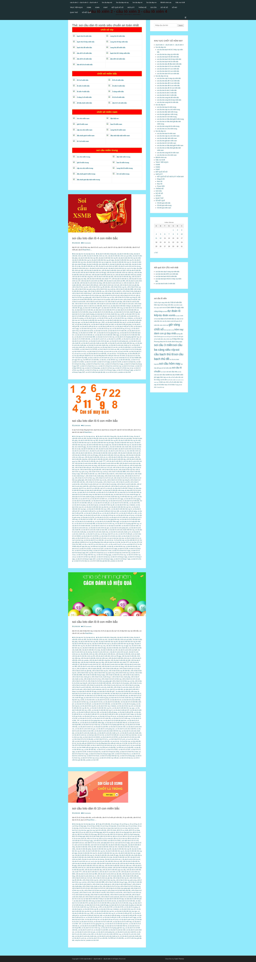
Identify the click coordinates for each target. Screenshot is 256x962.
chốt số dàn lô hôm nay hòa (127, 469)
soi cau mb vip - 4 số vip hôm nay (117, 353)
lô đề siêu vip (93, 907)
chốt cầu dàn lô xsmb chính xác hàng (91, 283)
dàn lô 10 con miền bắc (127, 896)
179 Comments (87, 626)
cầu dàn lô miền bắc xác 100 (89, 266)
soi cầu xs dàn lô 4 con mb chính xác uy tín (100, 357)
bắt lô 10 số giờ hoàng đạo (131, 834)
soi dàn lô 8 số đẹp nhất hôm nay (109, 755)
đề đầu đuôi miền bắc (84, 103)
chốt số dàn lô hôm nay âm (80, 287)
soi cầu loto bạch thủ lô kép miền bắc (169, 59)
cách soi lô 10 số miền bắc (82, 845)
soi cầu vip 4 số (130, 355)
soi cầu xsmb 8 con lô (123, 745)
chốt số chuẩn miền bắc (95, 668)
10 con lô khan (132, 826)
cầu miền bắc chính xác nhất (89, 654)
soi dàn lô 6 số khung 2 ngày (118, 557)
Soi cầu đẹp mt (137, 2)
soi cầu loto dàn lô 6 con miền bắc (95, 420)
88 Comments (87, 813)
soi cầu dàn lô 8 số (115, 699)
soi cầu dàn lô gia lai (90, 318)
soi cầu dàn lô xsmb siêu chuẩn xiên (130, 733)
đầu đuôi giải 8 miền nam (85, 135)
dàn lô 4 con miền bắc (95, 306)
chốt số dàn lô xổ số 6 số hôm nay (91, 295)
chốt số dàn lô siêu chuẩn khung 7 (82, 293)
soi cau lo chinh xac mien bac (128, 735)
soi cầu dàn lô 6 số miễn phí (101, 503)
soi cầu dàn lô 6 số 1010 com (98, 498)
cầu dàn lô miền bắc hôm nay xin (121, 262)
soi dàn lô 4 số (135, 359)
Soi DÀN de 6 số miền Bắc (91, 359)
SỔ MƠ (174, 7)
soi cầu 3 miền (163, 345)
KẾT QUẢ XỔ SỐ (117, 7)
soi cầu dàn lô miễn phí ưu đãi (124, 326)
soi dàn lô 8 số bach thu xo (123, 754)
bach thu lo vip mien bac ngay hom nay (83, 830)
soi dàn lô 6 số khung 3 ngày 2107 (86, 559)
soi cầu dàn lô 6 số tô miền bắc (119, 503)
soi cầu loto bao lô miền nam (166, 133)
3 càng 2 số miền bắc (84, 97)
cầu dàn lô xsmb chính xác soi (117, 268)
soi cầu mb (173, 372)
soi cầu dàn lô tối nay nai (104, 328)
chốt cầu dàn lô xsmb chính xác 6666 (92, 281)
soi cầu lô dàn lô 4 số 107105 (88, 349)
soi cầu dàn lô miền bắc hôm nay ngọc (123, 708)
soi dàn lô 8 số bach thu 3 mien (129, 751)
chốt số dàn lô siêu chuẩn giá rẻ (131, 291)
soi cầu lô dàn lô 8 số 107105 (109, 737)
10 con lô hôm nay (122, 826)
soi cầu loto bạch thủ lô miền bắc (167, 61)
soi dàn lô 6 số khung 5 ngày (104, 559)
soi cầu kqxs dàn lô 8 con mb (95, 735)
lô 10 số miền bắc (118, 97)
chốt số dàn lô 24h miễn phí (90, 285)
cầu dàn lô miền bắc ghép (83, 849)
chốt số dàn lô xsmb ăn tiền (94, 685)
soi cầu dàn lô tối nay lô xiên (88, 328)
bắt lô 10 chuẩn (111, 830)
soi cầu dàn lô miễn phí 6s (82, 324)
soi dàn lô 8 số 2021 (112, 749)
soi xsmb (178, 379)
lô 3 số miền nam (83, 141)
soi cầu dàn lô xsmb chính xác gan (99, 341)
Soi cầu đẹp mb (107, 2)
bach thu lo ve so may (120, 828)
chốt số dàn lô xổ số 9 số (127, 295)
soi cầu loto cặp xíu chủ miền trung (168, 109)
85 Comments (87, 243)
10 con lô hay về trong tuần (108, 826)
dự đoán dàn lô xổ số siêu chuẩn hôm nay (107, 314)
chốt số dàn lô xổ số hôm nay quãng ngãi (100, 681)
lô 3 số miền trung (123, 174)
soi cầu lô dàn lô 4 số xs (79, 351)
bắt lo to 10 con (117, 836)
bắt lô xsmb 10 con (133, 838)
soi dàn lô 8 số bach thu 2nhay (110, 751)
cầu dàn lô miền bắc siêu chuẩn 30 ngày (94, 648)
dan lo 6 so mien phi (106, 488)
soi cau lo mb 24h (123, 351)
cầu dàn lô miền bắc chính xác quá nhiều (120, 256)
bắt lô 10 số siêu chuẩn (93, 836)
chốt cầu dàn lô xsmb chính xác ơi (113, 283)
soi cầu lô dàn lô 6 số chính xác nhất (110, 536)
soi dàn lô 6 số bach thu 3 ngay (121, 550)
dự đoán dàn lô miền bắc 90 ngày (86, 691)
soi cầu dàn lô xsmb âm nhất (130, 339)
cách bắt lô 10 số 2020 (100, 840)
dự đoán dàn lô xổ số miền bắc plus (102, 312)
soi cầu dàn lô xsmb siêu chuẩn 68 (125, 729)
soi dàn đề (103, 359)
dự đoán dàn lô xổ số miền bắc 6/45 (126, 310)
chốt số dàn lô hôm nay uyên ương (85, 289)
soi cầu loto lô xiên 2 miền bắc (167, 90)
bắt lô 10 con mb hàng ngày (94, 832)
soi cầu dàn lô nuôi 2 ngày (126, 714)
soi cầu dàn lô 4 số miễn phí (99, 316)
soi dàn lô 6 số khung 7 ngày (122, 559)
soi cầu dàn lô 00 (129, 314)
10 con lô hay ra (124, 824)
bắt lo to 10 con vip (92, 838)
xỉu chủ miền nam (83, 118)
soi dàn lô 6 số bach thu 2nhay (83, 550)
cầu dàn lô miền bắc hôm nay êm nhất (129, 258)
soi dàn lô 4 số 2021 (78, 362)
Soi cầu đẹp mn (151, 2)
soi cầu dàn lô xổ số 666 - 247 (87, 333)
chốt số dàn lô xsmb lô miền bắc (126, 484)
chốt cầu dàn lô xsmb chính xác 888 (114, 281)
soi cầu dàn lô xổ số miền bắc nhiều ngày (107, 335)
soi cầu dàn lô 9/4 (132, 316)
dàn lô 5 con (106, 306)
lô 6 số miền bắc (82, 80)
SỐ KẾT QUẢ (86, 12)
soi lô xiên (163, 380)
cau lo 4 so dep (131, 268)
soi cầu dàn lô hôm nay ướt (125, 706)
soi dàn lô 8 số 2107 (124, 749)
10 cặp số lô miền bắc (103, 824)
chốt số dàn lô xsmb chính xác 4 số (96, 301)
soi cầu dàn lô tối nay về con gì (121, 328)
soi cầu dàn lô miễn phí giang (122, 324)
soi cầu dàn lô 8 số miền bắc (111, 702)
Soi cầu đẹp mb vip (122, 2)
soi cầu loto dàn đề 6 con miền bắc (168, 83)
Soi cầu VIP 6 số (126, 542)
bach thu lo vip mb (133, 828)
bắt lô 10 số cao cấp (103, 834)
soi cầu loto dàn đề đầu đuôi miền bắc (169, 64)
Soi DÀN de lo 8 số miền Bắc (125, 747)
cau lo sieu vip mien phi (97, 861)
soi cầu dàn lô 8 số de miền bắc (131, 699)
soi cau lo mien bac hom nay (115, 538)
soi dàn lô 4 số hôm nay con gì (124, 368)
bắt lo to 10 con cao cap (130, 836)
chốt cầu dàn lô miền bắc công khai (82, 276)
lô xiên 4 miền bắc (83, 91)
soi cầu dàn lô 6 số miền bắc (130, 500)
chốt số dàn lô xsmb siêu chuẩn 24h (85, 303)
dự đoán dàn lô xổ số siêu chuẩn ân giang (96, 697)
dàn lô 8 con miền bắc (116, 689)
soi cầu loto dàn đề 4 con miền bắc (168, 81)
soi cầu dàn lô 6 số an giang (132, 498)
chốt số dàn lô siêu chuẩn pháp (102, 293)
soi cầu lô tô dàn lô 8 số (82, 741)
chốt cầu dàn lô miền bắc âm (92, 270)
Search (181, 25)
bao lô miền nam (116, 124)
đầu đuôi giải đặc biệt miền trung (88, 179)
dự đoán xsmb (167, 315)
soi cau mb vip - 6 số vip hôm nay (114, 540)
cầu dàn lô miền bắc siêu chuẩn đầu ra (98, 264)
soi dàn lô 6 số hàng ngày (103, 554)
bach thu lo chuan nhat (107, 828)
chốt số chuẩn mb (129, 283)
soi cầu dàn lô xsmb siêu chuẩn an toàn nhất (94, 343)
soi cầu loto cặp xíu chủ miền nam (168, 136)
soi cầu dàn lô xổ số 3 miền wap (121, 718)
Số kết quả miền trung (164, 205)
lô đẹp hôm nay (177, 339)
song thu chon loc (80, 940)
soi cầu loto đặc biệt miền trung (167, 112)
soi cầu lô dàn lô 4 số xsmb (95, 351)
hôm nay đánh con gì (169, 330)
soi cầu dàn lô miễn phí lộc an (88, 326)
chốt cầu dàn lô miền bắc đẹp (122, 276)
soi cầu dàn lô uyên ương (124, 716)
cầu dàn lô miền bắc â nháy (125, 254)
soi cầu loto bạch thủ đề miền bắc (168, 57)
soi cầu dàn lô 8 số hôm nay (80, 702)
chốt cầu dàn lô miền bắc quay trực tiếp (92, 662)
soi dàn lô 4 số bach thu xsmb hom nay (109, 366)
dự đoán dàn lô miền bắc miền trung (112, 308)
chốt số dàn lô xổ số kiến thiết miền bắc (99, 683)
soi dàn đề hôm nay (112, 359)
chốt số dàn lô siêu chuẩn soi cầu (121, 293)
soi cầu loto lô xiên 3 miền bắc (167, 93)
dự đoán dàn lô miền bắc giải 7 (92, 308)
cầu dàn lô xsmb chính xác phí (99, 268)
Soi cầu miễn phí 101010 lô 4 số (83, 355)
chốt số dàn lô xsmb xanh (126, 303)
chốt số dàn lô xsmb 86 (130, 299)
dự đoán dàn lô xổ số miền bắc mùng (95, 695)
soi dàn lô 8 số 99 (81, 751)
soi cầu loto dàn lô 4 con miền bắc (95, 238)
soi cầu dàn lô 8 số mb (95, 702)
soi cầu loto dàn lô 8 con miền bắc (95, 621)
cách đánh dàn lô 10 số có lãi (130, 840)
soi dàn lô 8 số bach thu (94, 751)
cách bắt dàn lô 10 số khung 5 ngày (82, 840)
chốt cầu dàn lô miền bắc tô (120, 278)
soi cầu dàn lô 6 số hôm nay (99, 500)
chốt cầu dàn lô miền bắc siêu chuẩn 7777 (99, 278)
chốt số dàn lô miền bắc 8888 (124, 289)
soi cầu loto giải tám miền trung (167, 114)
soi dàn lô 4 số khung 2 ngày (107, 370)
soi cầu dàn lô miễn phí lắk (125, 712)
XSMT (105, 7)
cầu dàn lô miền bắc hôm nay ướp (95, 645)
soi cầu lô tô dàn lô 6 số (131, 538)
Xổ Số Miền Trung (173, 384)
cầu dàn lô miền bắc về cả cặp (91, 650)
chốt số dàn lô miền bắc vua (96, 291)
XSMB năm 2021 (164, 382)
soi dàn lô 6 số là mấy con (81, 561)
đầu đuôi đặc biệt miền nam (120, 135)
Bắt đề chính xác (166, 2)
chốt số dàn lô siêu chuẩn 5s (113, 291)
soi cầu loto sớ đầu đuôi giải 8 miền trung (170, 119)
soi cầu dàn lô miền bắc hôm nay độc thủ (92, 320)
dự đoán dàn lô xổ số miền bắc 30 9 (104, 310)
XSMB (89, 7)
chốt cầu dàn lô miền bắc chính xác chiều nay (120, 272)
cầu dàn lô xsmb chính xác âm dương (129, 266)
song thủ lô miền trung (125, 168)
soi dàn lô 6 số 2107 (98, 548)
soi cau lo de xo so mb (110, 351)
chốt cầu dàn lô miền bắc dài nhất (103, 276)
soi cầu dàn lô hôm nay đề (104, 318)
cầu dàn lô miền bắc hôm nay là (81, 260)
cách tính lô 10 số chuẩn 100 (99, 845)
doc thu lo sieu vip (77, 898)
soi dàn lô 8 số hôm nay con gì (90, 758)
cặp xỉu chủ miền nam (84, 130)
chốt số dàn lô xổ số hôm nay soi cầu (103, 297)
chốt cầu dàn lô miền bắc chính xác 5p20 (114, 270)
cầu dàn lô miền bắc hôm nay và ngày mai (98, 262)
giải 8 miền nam (82, 124)
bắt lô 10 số (81, 834)
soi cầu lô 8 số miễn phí (112, 735)
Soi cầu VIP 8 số (133, 743)
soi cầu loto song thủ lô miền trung (168, 126)
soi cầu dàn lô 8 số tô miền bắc (101, 704)
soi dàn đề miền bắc (124, 359)
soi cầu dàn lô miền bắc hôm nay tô (115, 322)
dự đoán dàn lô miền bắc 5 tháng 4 (121, 306)
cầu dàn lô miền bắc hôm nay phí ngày (102, 260)
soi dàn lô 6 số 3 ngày (110, 548)
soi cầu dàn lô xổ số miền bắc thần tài (116, 722)
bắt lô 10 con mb (80, 832)
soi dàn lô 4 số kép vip (91, 370)
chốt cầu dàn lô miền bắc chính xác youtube (128, 274)
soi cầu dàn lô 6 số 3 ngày (115, 498)
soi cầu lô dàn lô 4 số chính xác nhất (108, 349)
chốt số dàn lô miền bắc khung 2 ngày (94, 675)
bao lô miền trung (123, 162)
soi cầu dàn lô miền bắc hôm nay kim (116, 320)
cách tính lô (162, 307)
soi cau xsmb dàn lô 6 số (129, 544)
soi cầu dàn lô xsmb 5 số (98, 339)
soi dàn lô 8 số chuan (93, 755)
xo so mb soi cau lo (111, 372)
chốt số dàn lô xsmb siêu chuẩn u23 (107, 303)
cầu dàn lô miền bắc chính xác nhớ (97, 256)
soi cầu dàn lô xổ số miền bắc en (84, 335)
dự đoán (164, 311)
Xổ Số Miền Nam (162, 384)
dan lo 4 (86, 306)
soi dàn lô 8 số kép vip (126, 758)
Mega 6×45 (160, 179)
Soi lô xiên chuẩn (171, 379)
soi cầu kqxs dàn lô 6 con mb (108, 534)
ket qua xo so (162, 336)
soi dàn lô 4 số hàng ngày (92, 368)
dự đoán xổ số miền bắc (166, 319)
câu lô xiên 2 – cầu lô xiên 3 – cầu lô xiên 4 (84, 2)
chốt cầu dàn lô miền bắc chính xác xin (103, 274)
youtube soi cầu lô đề (124, 372)
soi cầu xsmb (165, 375)
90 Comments (87, 425)
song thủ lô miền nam (118, 130)
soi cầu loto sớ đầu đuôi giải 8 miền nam (170, 145)
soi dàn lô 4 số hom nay (107, 368)
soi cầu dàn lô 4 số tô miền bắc (117, 316)
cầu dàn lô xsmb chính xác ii (80, 268)
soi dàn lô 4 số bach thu (129, 362)
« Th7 (156, 253)
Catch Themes (179, 959)
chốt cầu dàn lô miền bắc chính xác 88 (129, 453)
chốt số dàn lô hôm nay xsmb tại (105, 289)
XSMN (97, 7)
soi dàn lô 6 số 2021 (85, 548)
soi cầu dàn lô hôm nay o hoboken (123, 318)
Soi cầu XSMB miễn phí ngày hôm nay (88, 747)
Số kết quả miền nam (164, 208)
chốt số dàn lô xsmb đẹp (115, 301)
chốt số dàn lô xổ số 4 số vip (92, 679)
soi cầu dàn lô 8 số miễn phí (83, 704)
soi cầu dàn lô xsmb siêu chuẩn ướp (97, 345)
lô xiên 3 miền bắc (118, 86)
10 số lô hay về (95, 828)
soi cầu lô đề (164, 372)
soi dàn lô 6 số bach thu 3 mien (102, 550)
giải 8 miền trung (83, 162)
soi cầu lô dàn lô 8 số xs (101, 739)
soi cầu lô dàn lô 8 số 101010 (91, 737)
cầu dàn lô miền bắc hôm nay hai (81, 643)
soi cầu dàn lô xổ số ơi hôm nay (105, 337)
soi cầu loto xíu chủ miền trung (167, 129)
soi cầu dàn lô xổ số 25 (100, 330)
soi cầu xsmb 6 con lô (114, 544)
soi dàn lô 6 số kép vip (103, 557)
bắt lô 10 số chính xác (116, 834)
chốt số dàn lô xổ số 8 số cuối (110, 295)
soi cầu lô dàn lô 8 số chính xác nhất (129, 737)
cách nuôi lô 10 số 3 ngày (122, 842)
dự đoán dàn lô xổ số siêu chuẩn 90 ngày (126, 312)
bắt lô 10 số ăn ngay (91, 834)
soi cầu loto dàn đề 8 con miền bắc (168, 85)
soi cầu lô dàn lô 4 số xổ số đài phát (130, 349)
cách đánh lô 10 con (78, 842)
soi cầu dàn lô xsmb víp (93, 347)
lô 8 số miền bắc (118, 80)
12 (160, 238)
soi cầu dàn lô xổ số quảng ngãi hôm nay (127, 337)
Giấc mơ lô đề (180, 2)
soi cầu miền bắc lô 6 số (132, 540)
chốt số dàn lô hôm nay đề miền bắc (99, 287)
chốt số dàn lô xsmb (117, 299)
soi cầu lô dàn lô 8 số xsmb (117, 739)
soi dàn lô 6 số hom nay (119, 554)
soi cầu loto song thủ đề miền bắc (168, 97)
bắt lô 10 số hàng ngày (78, 836)
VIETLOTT (130, 7)
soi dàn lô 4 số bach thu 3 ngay (114, 364)
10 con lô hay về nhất (93, 826)
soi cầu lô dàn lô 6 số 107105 (89, 536)
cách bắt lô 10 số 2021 (114, 840)
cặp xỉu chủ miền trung (85, 168)
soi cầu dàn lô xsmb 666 (113, 339)
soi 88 (122, 314)
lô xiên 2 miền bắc (83, 86)
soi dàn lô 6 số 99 (123, 548)
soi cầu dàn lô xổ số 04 (86, 330)
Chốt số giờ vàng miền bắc (162, 302)
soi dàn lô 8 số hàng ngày (127, 755)
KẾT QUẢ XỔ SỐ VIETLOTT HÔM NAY (170, 176)
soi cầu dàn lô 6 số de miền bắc (81, 500)
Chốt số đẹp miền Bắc (166, 305)
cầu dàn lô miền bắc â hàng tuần (106, 254)
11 (156, 238)
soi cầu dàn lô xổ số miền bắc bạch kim (114, 720)
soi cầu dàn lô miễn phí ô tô (106, 326)
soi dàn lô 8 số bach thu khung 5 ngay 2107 (101, 754)
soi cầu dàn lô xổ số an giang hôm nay (108, 333)
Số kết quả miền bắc (163, 203)
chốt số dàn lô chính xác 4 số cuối (109, 285)
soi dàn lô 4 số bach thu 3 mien (95, 364)
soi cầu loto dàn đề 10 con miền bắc (168, 88)
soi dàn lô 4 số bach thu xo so (89, 366)
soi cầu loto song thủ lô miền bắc (167, 102)
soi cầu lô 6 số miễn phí (125, 534)
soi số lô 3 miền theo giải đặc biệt (95, 372)
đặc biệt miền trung (123, 157)
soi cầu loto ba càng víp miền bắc (168, 54)
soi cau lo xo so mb (80, 353)
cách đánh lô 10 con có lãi (92, 842)
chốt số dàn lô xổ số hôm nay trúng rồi (126, 297)
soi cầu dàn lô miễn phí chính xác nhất (102, 324)
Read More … (87, 250)
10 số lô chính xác (84, 828)
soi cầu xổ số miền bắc (173, 377)
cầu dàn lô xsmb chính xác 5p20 (108, 266)
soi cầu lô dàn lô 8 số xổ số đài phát (82, 739)
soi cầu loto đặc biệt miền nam (167, 138)
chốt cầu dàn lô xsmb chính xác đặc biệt (89, 666)
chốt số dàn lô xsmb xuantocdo (92, 689)
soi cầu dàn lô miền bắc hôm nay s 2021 (93, 322)
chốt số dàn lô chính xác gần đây (129, 285)
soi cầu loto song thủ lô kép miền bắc (169, 100)
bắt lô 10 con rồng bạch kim (124, 832)
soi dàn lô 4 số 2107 (90, 362)
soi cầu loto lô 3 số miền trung (166, 117)
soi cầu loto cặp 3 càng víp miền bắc (169, 78)
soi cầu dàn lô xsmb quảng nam (119, 341)
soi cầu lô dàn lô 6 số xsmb (98, 538)
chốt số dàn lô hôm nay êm (118, 287)
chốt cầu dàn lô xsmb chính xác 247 (90, 664)
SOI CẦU (153, 7)
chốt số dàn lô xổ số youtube (101, 299)
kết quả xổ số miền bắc (172, 336)
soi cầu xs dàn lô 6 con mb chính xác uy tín (95, 544)
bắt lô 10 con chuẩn (122, 830)
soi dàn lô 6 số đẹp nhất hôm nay (86, 554)
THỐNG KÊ (142, 7)
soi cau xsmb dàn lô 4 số (121, 357)
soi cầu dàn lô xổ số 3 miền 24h (117, 330)
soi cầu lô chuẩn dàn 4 (124, 347)
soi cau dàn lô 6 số (83, 498)
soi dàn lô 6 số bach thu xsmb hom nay (119, 552)
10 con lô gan (115, 824)
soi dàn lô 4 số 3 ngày (103, 362)
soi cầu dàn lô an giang (79, 505)
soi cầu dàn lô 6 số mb (115, 500)
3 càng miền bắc (118, 91)
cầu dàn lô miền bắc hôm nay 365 (88, 258)
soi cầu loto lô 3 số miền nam (166, 143)
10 (181, 234)
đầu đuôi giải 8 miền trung (86, 174)
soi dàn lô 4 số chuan (128, 366)
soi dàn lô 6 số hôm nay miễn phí (86, 557)
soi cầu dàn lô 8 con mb (102, 699)
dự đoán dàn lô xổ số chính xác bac (105, 901)
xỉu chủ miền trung (83, 157)
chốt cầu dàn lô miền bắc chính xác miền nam (94, 658)
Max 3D (159, 181)
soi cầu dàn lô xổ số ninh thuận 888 (84, 337)
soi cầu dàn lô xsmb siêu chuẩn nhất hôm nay (121, 343)
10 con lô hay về (134, 824)
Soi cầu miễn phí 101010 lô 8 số (86, 743)
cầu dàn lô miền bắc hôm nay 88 (108, 258)
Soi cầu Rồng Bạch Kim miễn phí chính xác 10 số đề (109, 355)
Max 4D (159, 184)
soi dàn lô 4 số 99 (116, 362)
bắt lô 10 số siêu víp (106, 836)
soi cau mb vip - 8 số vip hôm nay (120, 741)
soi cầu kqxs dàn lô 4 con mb (108, 347)
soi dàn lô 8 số (101, 749)
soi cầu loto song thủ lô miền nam (168, 152)
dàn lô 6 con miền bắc (93, 488)
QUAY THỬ (74, 12)
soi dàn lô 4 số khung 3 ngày (124, 370)
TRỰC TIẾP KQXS (76, 7)
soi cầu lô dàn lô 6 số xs (82, 538)
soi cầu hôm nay (169, 363)
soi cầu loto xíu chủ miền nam (167, 155)
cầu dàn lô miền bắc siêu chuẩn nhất (120, 264)
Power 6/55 (160, 186)
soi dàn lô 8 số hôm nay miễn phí (109, 758)
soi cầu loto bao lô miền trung (166, 107)
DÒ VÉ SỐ (164, 7)
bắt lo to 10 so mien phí (106, 838)
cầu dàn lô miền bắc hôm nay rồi (124, 260)
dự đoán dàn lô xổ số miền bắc (84, 310)
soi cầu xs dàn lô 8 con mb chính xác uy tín (103, 745)
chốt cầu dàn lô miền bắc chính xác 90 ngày (93, 272)
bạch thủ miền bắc (101, 830)
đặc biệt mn (114, 118)
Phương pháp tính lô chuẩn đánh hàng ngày (168, 341)
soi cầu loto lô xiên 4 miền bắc (167, 95)
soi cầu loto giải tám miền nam (167, 140)
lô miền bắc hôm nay (126, 496)
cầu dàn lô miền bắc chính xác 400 (86, 847)
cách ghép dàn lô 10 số (107, 842)
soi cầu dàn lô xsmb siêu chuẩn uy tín (120, 345)
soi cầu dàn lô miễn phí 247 (121, 710)
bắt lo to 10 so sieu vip (120, 838)
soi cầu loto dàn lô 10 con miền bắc (96, 808)
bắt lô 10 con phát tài (109, 832)
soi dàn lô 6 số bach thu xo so (98, 552)
